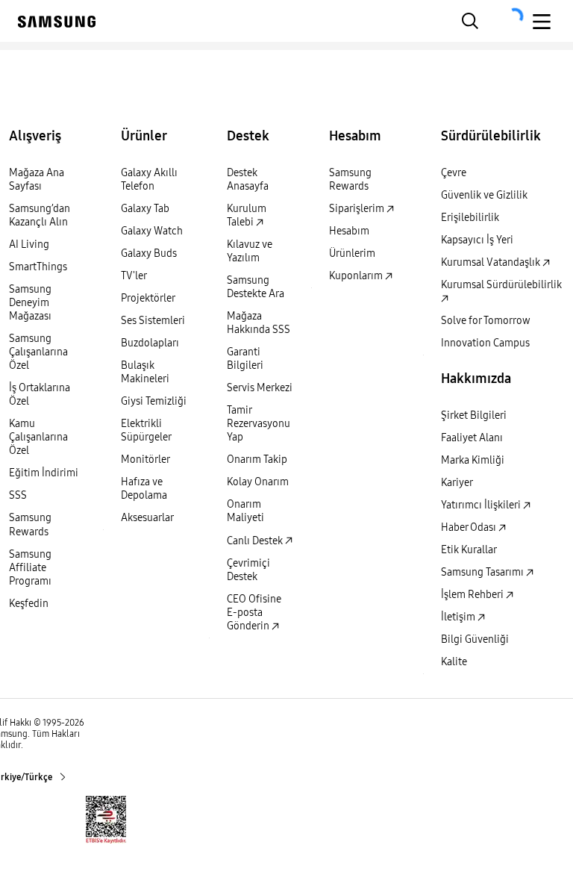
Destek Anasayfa (248, 179)
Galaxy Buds (149, 253)
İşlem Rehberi (473, 594)
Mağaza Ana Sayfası (36, 179)
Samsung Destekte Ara (255, 287)
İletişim (459, 617)
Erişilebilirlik (470, 217)
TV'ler (134, 276)
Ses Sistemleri (153, 320)
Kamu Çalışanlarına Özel (38, 437)
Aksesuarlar (147, 517)
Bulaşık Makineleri (145, 372)
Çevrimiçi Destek (248, 570)
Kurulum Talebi (246, 215)
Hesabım (349, 231)
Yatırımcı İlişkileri (482, 505)
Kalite (454, 662)
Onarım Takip (257, 459)
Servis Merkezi (259, 388)
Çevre (453, 172)
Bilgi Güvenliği (475, 639)
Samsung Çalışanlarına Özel (38, 352)
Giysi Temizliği (154, 401)
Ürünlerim (352, 253)
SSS (18, 495)
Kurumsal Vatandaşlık (491, 262)
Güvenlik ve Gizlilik (484, 195)
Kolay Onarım (258, 482)
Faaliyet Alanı (472, 438)
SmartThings (38, 267)
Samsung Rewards (30, 524)
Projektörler (148, 298)
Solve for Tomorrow (485, 320)
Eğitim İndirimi (43, 473)
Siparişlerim (357, 208)
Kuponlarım (357, 276)
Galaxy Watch (152, 231)
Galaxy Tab (145, 208)
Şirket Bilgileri (474, 415)
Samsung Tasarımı (483, 572)
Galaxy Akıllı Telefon (149, 179)
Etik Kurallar (469, 550)
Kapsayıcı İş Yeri (477, 240)
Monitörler (145, 459)
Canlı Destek (256, 541)
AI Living (29, 244)
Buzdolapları (150, 343)
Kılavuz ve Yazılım (249, 251)
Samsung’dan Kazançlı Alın (39, 215)
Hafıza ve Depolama (144, 489)
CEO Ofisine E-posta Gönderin (254, 612)
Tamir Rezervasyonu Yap (258, 423)
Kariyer (457, 482)
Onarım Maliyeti (245, 511)
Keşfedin (28, 603)
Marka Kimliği (472, 460)
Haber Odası (469, 527)
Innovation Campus (485, 343)
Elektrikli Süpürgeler (146, 430)
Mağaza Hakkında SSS (258, 323)
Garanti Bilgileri (245, 359)
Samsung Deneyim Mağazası (30, 303)
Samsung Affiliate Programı (30, 568)
